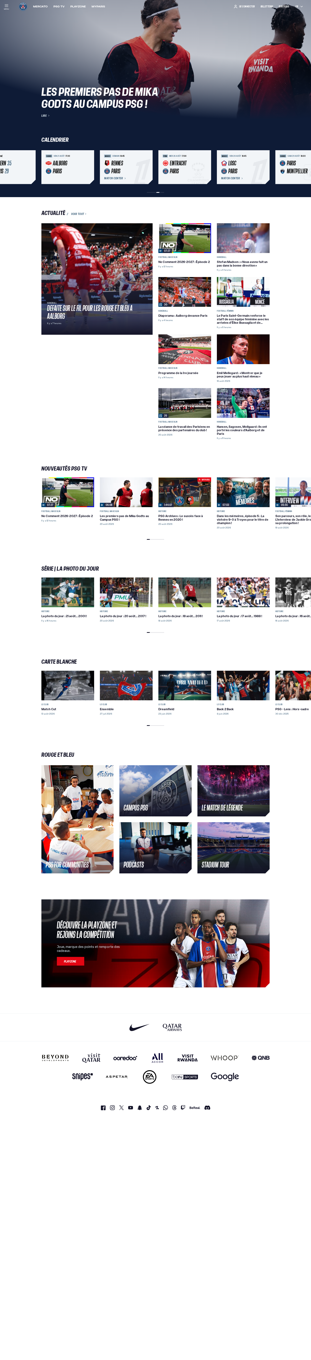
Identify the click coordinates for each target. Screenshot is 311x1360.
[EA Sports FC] (150, 1077)
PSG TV (59, 6)
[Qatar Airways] (172, 1027)
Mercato (40, 6)
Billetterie (267, 6)
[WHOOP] (225, 1057)
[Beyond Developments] (55, 1057)
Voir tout (77, 213)
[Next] (265, 167)
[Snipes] (82, 1077)
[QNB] (261, 1057)
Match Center (113, 178)
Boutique (284, 6)
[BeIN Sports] (185, 1077)
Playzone (78, 6)
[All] (157, 1057)
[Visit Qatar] (91, 1057)
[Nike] (139, 1027)
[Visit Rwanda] (188, 1057)
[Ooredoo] (125, 1057)
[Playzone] (70, 961)
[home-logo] (23, 6)
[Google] (225, 1077)
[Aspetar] (117, 1077)
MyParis (98, 6)
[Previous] (45, 167)
